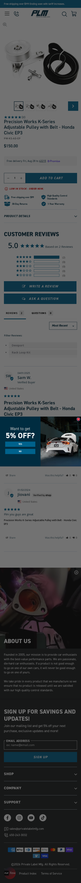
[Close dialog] (78, 419)
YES (20, 444)
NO (20, 451)
